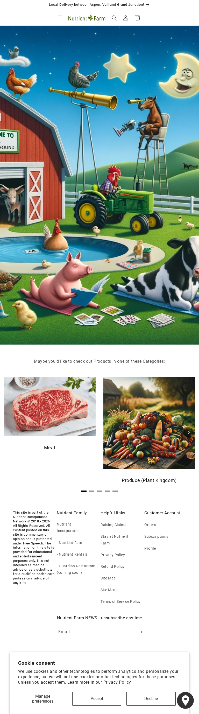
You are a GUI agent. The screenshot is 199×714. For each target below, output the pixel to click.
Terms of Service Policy (121, 601)
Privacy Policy (117, 682)
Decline (151, 698)
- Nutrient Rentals (72, 554)
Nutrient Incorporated (68, 527)
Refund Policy (113, 566)
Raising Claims (113, 525)
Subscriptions (156, 536)
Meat (49, 447)
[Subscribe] (140, 632)
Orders (150, 525)
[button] (60, 18)
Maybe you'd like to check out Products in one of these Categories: (99, 361)
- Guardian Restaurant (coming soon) (76, 569)
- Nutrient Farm (70, 543)
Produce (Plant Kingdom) (149, 480)
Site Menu (109, 590)
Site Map (108, 578)
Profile (150, 548)
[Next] (188, 432)
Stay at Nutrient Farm (115, 539)
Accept (97, 698)
